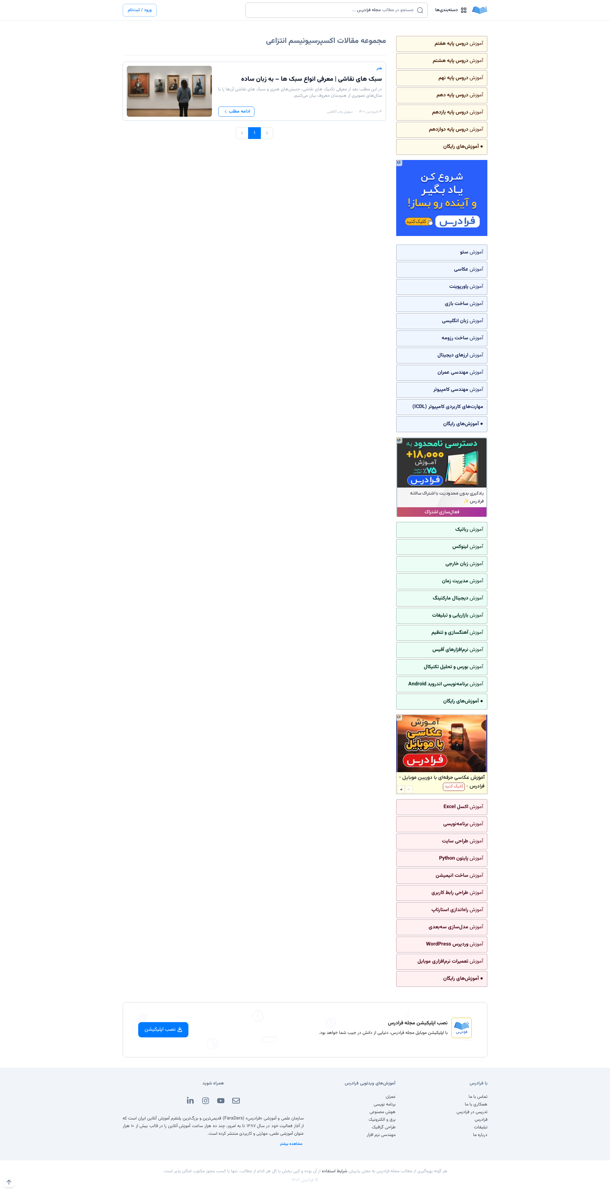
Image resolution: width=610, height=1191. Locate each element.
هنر (379, 68)
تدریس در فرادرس (472, 1112)
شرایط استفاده (334, 1171)
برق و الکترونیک (382, 1119)
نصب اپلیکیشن (160, 1030)
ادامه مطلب (239, 111)
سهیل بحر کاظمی (340, 111)
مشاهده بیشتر (291, 1143)
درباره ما (480, 1135)
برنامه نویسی (385, 1104)
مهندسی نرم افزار (381, 1135)
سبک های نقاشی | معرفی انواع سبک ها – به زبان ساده (311, 79)
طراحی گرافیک (384, 1127)
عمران (391, 1096)
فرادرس (481, 1119)
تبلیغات (480, 1127)
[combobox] (332, 10)
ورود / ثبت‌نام (140, 10)
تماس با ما (478, 1096)
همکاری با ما (476, 1104)
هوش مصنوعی (382, 1112)
